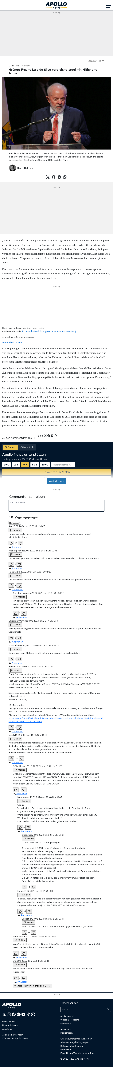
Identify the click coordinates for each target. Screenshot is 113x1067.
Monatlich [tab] (28, 447)
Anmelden (66, 1029)
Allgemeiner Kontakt (12, 1034)
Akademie (7, 1029)
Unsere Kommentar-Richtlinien (76, 1038)
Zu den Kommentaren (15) (17, 437)
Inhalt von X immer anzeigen (19, 336)
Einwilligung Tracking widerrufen (77, 1053)
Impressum (65, 1049)
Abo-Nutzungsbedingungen (74, 1042)
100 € (45, 464)
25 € (25, 464)
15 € (15, 464)
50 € (34, 464)
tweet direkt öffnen (12, 342)
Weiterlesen (55, 481)
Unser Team (8, 1021)
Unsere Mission (10, 1025)
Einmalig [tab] (11, 447)
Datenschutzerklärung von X (49, 331)
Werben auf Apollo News (15, 1038)
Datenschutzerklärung (71, 1046)
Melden (17, 529)
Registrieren (66, 1032)
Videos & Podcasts (69, 1019)
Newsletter (66, 1023)
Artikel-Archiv (67, 1016)
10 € (6, 464)
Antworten (17, 547)
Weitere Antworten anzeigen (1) (31, 985)
